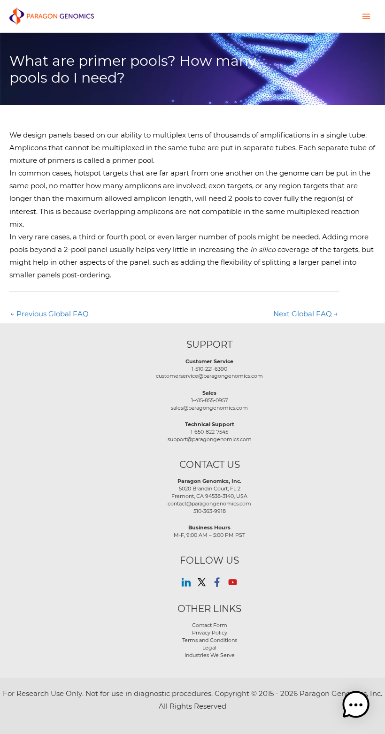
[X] (201, 582)
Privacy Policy (209, 632)
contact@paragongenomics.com (209, 503)
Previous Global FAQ (49, 313)
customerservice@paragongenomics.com (209, 376)
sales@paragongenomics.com (209, 408)
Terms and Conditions (209, 640)
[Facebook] (217, 582)
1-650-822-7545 (209, 431)
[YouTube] (232, 582)
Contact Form (209, 625)
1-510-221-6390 (209, 369)
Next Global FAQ (305, 313)
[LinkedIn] (186, 582)
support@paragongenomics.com (210, 439)
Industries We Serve (210, 655)
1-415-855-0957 (209, 400)
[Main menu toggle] (366, 16)
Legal (209, 647)
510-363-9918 (209, 511)
